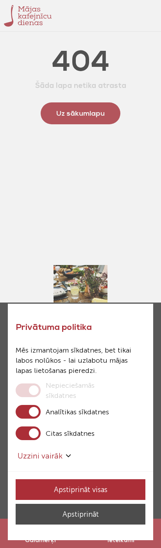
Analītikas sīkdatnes (77, 412)
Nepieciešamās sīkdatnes (70, 390)
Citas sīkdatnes (70, 433)
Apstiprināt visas (80, 489)
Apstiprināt (81, 514)
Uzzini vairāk (40, 455)
